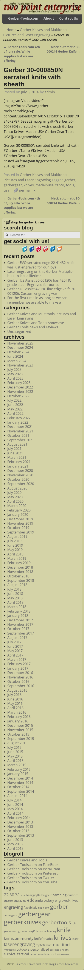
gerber (69, 180)
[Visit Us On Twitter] (24, 251)
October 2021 (18, 435)
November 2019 (20, 523)
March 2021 (16, 457)
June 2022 (15, 404)
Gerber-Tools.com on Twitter (30, 877)
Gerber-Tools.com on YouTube (32, 882)
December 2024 (20, 347)
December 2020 (20, 470)
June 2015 (15, 751)
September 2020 (20, 483)
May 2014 (15, 808)
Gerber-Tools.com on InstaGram (33, 869)
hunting (51, 931)
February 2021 (19, 461)
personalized (39, 949)
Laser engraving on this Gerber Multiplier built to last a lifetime (40, 273)
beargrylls (33, 895)
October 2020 (18, 479)
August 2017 (17, 637)
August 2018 (17, 584)
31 (17, 895)
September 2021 (20, 440)
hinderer (41, 931)
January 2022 (17, 422)
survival (10, 953)
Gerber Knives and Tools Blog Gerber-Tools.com (47, 964)
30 (11, 895)
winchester (63, 954)
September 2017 (20, 633)
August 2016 (17, 690)
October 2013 (18, 830)
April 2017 (15, 655)
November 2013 (20, 826)
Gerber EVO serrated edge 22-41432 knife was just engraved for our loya (40, 264)
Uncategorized (19, 331)
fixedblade (30, 907)
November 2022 (20, 391)
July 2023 (14, 369)
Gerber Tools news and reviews (32, 327)
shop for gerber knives (28, 222)
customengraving (15, 901)
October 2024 (18, 352)
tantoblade (43, 954)
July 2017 (14, 642)
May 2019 (15, 549)
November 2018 (20, 571)
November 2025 (20, 343)
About (49, 18)
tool (53, 954)
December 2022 (20, 387)
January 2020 (17, 514)
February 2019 (19, 562)
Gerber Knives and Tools (27, 860)
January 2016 (17, 721)
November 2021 (20, 431)
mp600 (40, 945)
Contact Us (68, 18)
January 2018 (17, 615)
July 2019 (14, 541)
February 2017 (19, 663)
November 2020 (20, 475)
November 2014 (20, 782)
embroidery (44, 900)
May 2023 (15, 374)
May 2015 (15, 756)
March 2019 (16, 558)
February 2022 (19, 418)
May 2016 (15, 703)
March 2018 (16, 606)
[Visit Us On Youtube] (45, 251)
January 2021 (17, 466)
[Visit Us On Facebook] (31, 251)
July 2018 (14, 589)
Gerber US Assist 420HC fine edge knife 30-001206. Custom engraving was (41, 291)
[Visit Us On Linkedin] (52, 251)
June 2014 (15, 804)
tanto (59, 185)
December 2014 (20, 778)
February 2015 (19, 769)
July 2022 (14, 400)
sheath (64, 949)
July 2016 (14, 694)
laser (75, 939)
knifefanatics (43, 938)
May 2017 (15, 650)
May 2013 (15, 844)
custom (72, 895)
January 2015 (17, 773)
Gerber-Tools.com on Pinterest (32, 873)
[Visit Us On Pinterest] (38, 251)
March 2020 (16, 505)
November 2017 (20, 624)
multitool (61, 944)
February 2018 (19, 611)
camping (60, 895)
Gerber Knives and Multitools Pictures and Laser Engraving (41, 316)
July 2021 (14, 448)
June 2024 (15, 356)
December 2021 (20, 426)
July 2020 (14, 492)
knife (64, 930)
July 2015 (14, 747)
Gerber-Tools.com (23, 18)
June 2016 (15, 699)
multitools (10, 949)
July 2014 (14, 800)
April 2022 (15, 413)
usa (6, 190)
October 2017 (18, 628)
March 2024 (16, 361)
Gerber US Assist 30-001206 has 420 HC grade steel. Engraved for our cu (39, 282)
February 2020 (19, 510)
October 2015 (18, 734)
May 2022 (15, 409)
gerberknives (22, 922)
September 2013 (20, 835)
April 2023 (15, 378)
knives (29, 185)
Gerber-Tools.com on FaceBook (32, 864)
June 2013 (15, 839)
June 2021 (15, 453)
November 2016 (20, 677)
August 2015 (17, 743)
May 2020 (15, 497)
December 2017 (20, 620)
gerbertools (56, 922)
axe (23, 895)
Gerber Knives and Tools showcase (35, 322)
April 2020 (15, 501)
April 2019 (15, 554)
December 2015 (20, 725)
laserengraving (19, 944)
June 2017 (15, 646)
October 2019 (18, 527)
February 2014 (19, 817)
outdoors (23, 949)
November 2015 (20, 729)
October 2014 (18, 786)
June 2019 (15, 545)
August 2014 (17, 795)
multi (48, 945)
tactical (23, 953)
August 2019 (17, 536)
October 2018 (18, 576)
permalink (27, 190)
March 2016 (16, 712)
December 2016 (20, 672)
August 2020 (17, 488)
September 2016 (20, 685)
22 (6, 895)
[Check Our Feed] (59, 251)
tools (70, 185)
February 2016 (19, 716)
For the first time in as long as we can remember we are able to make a (37, 299)
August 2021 (17, 444)
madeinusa (45, 185)
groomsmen (10, 931)
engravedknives (66, 900)
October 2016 (18, 681)
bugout (46, 895)
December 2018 (20, 567)
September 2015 (20, 738)
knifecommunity (18, 938)
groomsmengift (27, 931)
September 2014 (20, 791)
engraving (13, 907)
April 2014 (15, 813)
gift (74, 923)
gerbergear (13, 185)
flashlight (43, 907)
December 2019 (20, 519)
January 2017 (17, 668)
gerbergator (10, 915)
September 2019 (20, 532)
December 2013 (20, 822)
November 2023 (20, 365)
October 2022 (18, 396)
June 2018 (15, 593)
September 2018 (20, 580)
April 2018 (15, 602)
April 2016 (15, 707)
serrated (54, 949)
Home (11, 29)
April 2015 (15, 760)
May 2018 (15, 598)
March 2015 (16, 765)
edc (30, 900)
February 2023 (19, 382)
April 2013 (15, 848)
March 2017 (16, 659)
